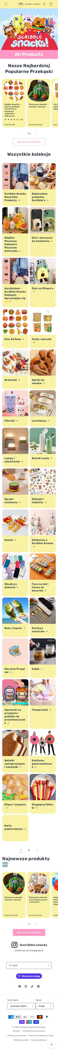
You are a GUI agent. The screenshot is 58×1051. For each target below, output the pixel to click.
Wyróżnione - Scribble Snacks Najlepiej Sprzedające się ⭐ (15, 295)
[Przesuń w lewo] (22, 133)
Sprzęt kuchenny (11, 501)
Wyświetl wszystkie (29, 142)
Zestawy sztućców (38, 630)
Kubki (35, 668)
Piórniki (9, 420)
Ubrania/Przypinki (14, 670)
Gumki (8, 539)
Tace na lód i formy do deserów (40, 587)
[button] (6, 4)
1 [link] (21, 850)
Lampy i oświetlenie (12, 460)
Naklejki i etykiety (38, 501)
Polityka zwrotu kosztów (34, 1031)
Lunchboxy (39, 420)
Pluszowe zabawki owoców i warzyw (38, 105)
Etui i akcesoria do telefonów (42, 239)
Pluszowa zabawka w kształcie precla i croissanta (38, 899)
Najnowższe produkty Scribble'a (40, 197)
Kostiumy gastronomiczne (42, 763)
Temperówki (40, 709)
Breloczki (10, 379)
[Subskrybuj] (48, 965)
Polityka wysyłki (21, 1040)
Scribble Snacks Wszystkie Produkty (15, 197)
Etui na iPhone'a (43, 288)
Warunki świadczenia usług (41, 1036)
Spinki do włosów (38, 381)
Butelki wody (40, 458)
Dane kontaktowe (39, 1040)
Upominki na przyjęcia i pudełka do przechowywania (14, 716)
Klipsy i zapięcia (15, 804)
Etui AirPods (12, 339)
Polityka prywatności (17, 1036)
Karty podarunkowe (13, 827)
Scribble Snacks (27, 1027)
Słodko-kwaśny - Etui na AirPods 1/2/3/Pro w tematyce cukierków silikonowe (12, 110)
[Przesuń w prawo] (35, 133)
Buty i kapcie (13, 628)
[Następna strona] (37, 850)
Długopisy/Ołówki (42, 806)
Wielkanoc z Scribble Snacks (42, 541)
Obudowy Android (10, 586)
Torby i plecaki (41, 339)
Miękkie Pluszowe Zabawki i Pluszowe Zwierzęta (11, 244)
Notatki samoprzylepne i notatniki (14, 763)
